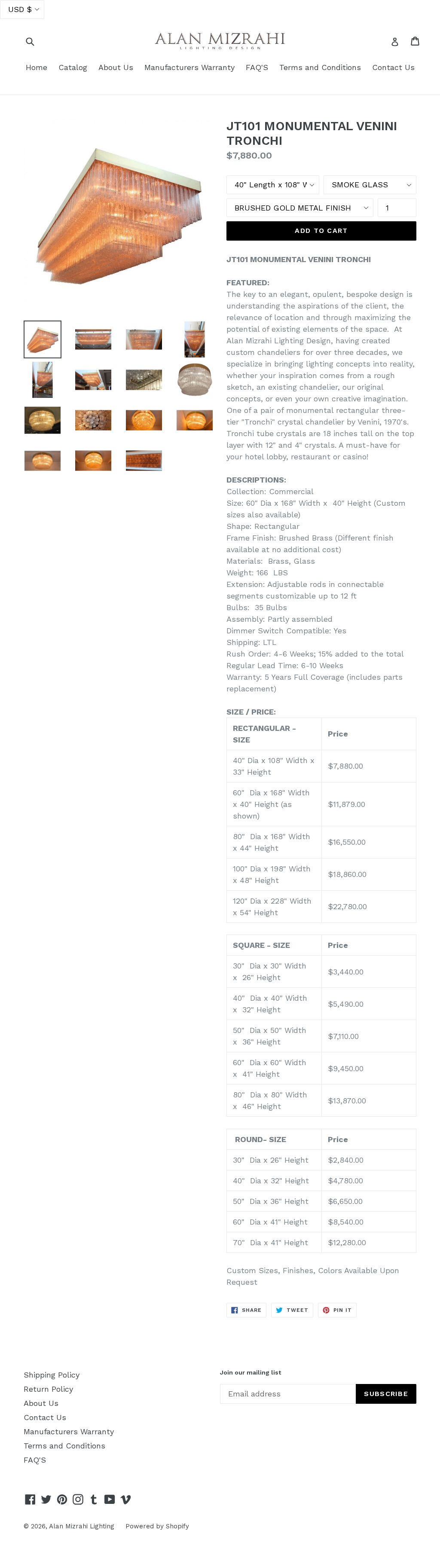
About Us (115, 67)
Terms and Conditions (320, 67)
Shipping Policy (51, 1374)
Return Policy (48, 1388)
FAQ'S (257, 67)
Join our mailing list (250, 1372)
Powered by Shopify (157, 1526)
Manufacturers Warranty (189, 67)
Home (36, 67)
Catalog (72, 67)
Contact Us (393, 67)
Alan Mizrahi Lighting (81, 1526)
